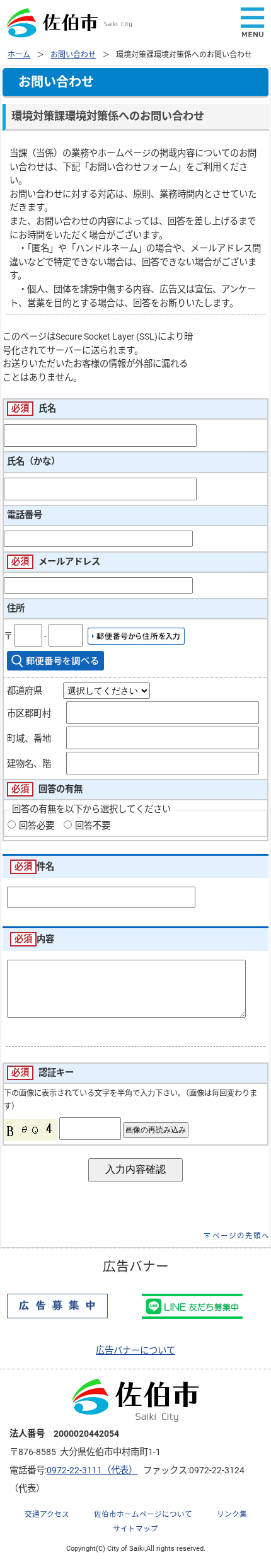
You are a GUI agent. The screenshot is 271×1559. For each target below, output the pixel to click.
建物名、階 (29, 764)
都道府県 (24, 691)
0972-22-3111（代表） (92, 1470)
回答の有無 (60, 789)
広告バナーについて (135, 1350)
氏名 (47, 408)
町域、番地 (29, 738)
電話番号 (24, 515)
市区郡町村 (29, 713)
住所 (16, 608)
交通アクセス (47, 1514)
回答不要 (92, 825)
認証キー (56, 1072)
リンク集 (232, 1514)
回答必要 (36, 825)
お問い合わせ (73, 54)
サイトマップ (135, 1528)
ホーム (19, 54)
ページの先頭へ (241, 1235)
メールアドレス (69, 561)
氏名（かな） (33, 461)
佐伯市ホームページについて (143, 1514)
